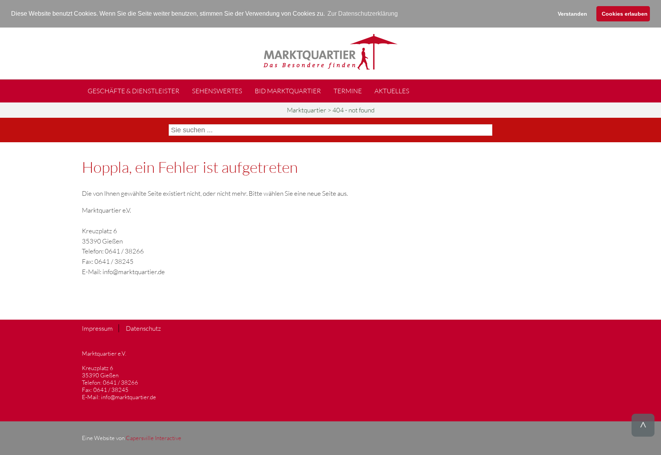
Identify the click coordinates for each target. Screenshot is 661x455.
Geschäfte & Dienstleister (133, 91)
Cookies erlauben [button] (625, 14)
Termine (348, 91)
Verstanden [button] (572, 14)
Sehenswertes (217, 91)
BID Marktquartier (288, 91)
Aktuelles (391, 91)
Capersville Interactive (153, 438)
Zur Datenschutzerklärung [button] (362, 13)
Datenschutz (143, 328)
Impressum (97, 328)
